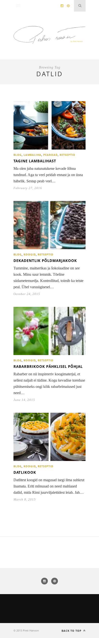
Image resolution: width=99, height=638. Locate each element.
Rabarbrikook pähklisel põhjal (48, 366)
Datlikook (24, 472)
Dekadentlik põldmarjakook (45, 260)
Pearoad (50, 155)
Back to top (72, 630)
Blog (17, 155)
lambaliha (32, 155)
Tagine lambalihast (34, 160)
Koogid (30, 254)
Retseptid (67, 155)
